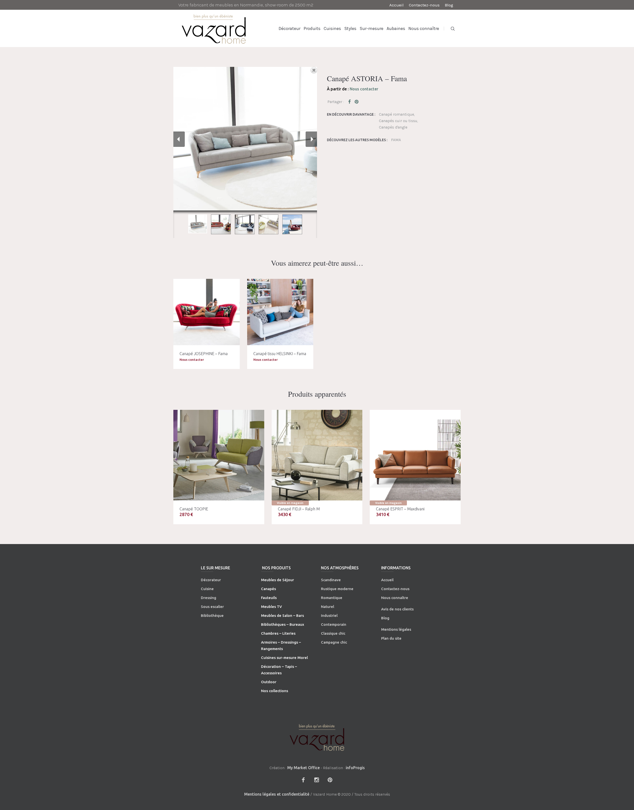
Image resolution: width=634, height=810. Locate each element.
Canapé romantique (396, 114)
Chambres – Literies (278, 633)
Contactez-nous (395, 589)
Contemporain (333, 624)
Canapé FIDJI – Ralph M (299, 509)
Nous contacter (364, 89)
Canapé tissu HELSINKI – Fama (279, 353)
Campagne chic (334, 642)
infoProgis (355, 767)
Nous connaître (394, 598)
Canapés (268, 589)
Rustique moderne (337, 589)
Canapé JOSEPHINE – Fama (204, 353)
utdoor (270, 682)
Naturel (327, 606)
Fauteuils (269, 598)
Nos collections (274, 691)
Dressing (208, 598)
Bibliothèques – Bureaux (282, 624)
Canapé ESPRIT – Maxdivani (400, 509)
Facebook (350, 102)
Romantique (331, 598)
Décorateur (211, 580)
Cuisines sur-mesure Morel (284, 657)
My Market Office (303, 767)
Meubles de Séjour (277, 580)
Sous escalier (212, 606)
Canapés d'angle (393, 127)
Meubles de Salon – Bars (282, 615)
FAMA (396, 139)
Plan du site (391, 638)
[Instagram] (316, 780)
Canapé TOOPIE (194, 509)
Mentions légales (396, 629)
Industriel (329, 615)
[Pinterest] (330, 780)
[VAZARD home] (317, 737)
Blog (385, 618)
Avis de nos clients (397, 609)
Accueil (387, 580)
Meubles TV (271, 606)
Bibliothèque (212, 615)
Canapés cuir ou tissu (398, 120)
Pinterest (357, 102)
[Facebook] (303, 780)
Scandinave (331, 580)
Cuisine (207, 589)
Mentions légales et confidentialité (276, 794)
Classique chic (333, 633)
